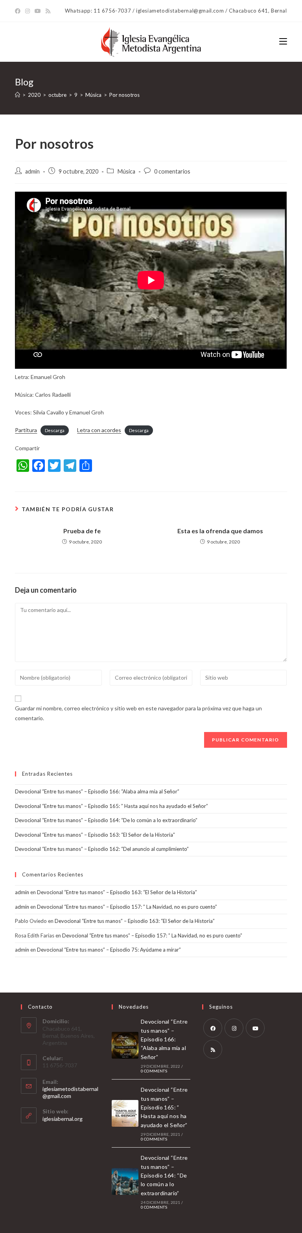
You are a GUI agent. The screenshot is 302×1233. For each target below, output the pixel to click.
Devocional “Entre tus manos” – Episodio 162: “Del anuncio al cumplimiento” (102, 849)
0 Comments (154, 1070)
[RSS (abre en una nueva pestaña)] (48, 11)
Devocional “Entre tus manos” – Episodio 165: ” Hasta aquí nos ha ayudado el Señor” (111, 806)
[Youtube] (255, 1028)
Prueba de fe (82, 530)
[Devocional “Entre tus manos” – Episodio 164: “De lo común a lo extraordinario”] (125, 1181)
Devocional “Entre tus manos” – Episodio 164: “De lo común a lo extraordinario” (106, 820)
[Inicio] (17, 95)
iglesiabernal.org (62, 1118)
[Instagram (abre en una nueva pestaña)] (27, 11)
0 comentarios (172, 171)
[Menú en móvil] (283, 41)
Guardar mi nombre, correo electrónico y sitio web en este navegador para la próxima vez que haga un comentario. (138, 713)
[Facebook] (212, 1028)
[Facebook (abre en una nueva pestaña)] (19, 11)
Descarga (54, 430)
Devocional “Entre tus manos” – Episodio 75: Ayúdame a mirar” (109, 949)
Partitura (26, 430)
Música (126, 171)
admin (32, 171)
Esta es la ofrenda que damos (220, 530)
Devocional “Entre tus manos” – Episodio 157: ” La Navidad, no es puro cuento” (127, 907)
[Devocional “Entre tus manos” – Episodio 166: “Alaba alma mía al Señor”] (125, 1045)
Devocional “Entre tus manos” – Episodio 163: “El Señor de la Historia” (95, 835)
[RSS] (212, 1049)
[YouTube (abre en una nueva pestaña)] (37, 11)
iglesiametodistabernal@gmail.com (70, 1092)
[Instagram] (234, 1028)
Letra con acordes (99, 430)
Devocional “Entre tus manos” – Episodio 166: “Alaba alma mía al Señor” (97, 791)
